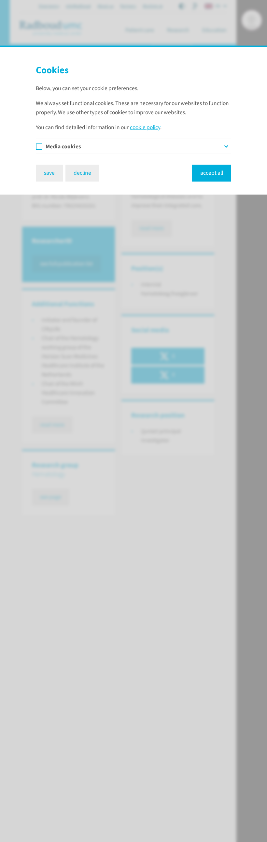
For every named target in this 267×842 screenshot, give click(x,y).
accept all (211, 173)
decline (82, 173)
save (49, 173)
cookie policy (145, 127)
